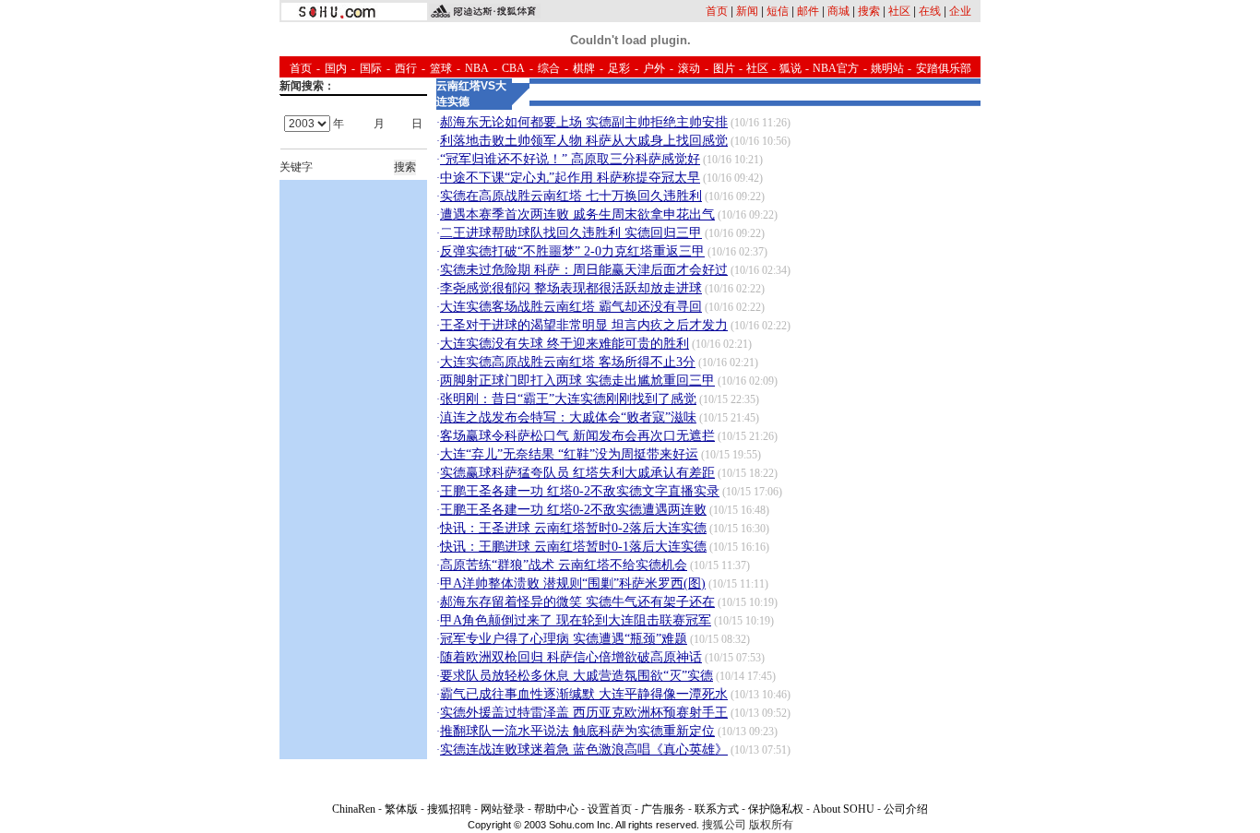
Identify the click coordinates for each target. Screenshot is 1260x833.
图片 (724, 68)
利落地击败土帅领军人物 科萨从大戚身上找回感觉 (584, 141)
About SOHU (843, 809)
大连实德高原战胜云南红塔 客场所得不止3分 (567, 362)
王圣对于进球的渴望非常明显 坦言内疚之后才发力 (584, 325)
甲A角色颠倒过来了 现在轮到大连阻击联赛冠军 (575, 620)
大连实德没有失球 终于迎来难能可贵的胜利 (564, 344)
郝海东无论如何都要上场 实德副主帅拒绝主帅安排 (584, 122)
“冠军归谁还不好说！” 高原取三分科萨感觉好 (570, 159)
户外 (654, 68)
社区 (899, 11)
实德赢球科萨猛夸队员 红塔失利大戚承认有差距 (577, 473)
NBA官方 (836, 68)
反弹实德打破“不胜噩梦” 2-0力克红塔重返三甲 (572, 251)
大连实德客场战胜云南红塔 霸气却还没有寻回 (571, 307)
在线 (930, 11)
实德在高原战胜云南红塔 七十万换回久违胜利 (571, 196)
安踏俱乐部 (943, 68)
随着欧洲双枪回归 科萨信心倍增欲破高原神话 (571, 657)
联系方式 (717, 809)
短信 (778, 11)
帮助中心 (556, 809)
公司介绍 (906, 809)
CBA (513, 68)
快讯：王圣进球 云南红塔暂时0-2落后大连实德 (573, 528)
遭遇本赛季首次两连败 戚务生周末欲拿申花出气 (577, 214)
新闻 (747, 11)
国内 (336, 68)
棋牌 (584, 68)
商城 (838, 11)
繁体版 (401, 809)
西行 (406, 68)
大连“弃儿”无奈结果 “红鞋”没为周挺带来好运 (569, 454)
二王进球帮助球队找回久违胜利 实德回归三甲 (571, 233)
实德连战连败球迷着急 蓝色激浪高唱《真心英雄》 (584, 749)
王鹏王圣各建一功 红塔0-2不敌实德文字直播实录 (579, 491)
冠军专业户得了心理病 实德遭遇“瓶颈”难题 (563, 639)
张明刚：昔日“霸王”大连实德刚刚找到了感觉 (568, 399)
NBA (477, 68)
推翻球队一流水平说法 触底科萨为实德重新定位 (577, 731)
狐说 (790, 68)
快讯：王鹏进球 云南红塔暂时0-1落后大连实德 (573, 546)
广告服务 (663, 809)
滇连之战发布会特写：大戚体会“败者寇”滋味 (568, 417)
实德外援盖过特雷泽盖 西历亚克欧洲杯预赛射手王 (584, 713)
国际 (371, 68)
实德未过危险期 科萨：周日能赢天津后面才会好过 (584, 270)
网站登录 (503, 809)
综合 (549, 68)
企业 (960, 11)
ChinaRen (353, 809)
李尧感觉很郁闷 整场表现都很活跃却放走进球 (571, 288)
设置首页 (610, 809)
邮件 (808, 11)
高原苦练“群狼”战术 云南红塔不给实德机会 (563, 565)
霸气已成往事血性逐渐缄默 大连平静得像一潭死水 (584, 694)
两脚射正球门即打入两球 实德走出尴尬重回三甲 (577, 380)
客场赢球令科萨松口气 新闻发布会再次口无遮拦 (577, 436)
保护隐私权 (775, 809)
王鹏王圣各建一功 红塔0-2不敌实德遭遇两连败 (573, 510)
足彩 (619, 68)
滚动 (689, 68)
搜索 (869, 11)
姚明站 (887, 68)
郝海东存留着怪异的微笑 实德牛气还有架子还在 (577, 602)
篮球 (441, 68)
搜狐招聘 (449, 809)
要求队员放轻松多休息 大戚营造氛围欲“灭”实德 (576, 676)
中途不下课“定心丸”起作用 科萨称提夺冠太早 (570, 177)
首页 (717, 11)
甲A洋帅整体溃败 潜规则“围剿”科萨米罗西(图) (573, 583)
